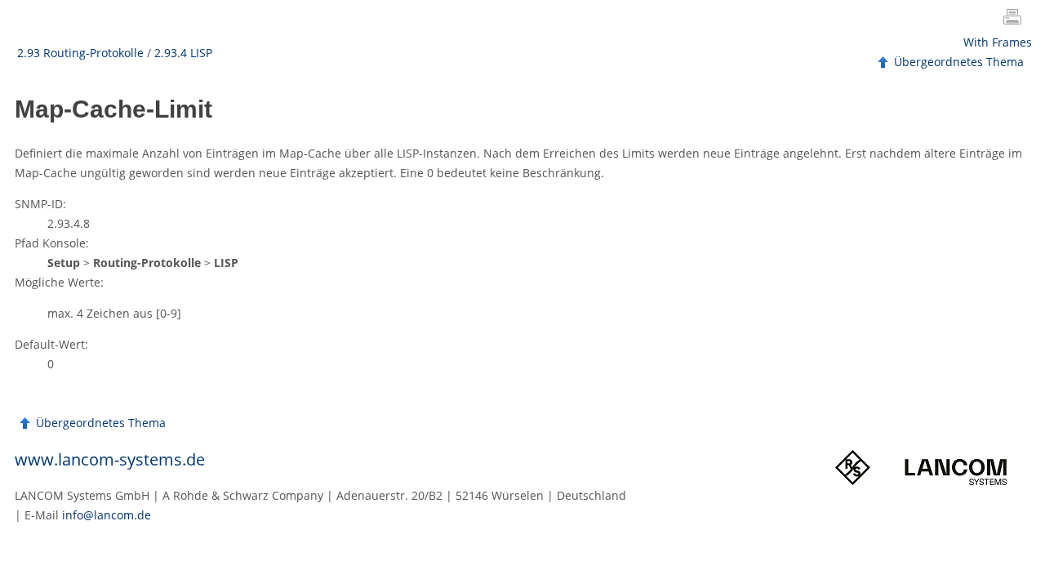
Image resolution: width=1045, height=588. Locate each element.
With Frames (997, 42)
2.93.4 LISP (183, 52)
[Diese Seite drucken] (1015, 19)
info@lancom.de (106, 515)
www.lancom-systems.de (110, 459)
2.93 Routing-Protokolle (80, 52)
